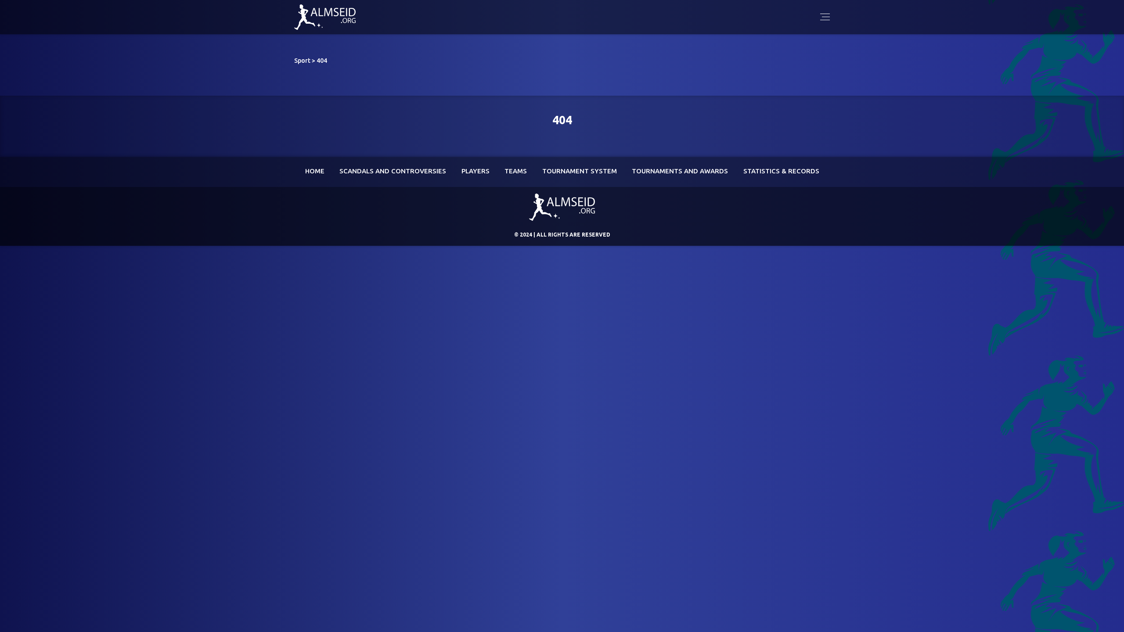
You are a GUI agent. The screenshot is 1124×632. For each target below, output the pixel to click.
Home (314, 171)
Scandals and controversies (392, 171)
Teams (515, 171)
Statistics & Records (781, 171)
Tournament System (579, 171)
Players (475, 171)
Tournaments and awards (680, 171)
